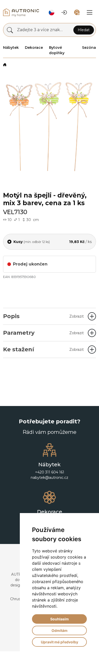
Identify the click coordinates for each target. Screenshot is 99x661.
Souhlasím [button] (59, 619)
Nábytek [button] (11, 47)
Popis (43, 316)
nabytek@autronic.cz (49, 477)
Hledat (84, 30)
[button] (51, 12)
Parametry (43, 332)
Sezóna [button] (89, 47)
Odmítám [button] (60, 630)
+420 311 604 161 (49, 472)
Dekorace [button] (34, 47)
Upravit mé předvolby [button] (59, 642)
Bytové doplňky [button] (56, 50)
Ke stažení (43, 349)
